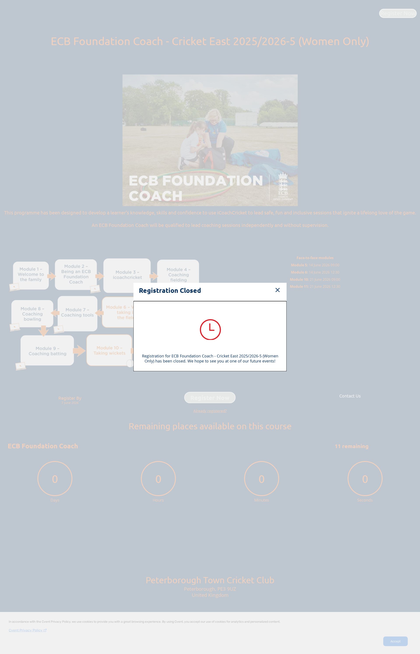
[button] (277, 290)
